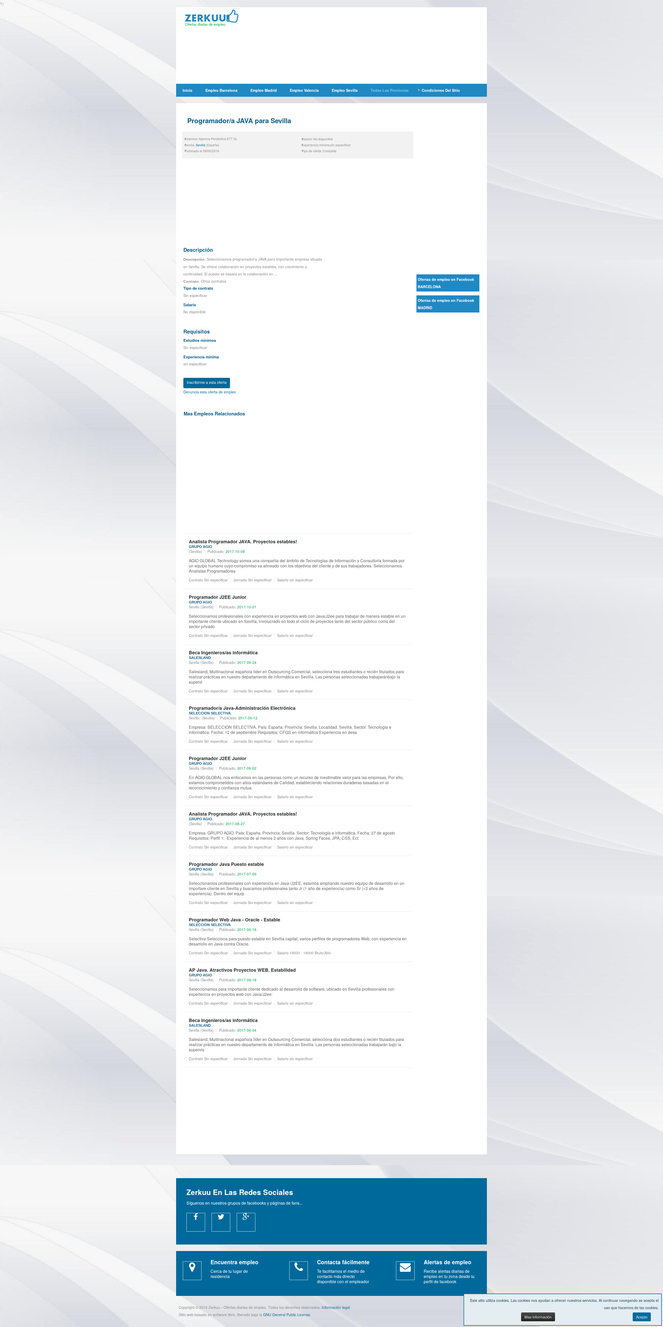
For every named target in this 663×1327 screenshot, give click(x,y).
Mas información (538, 1316)
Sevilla (200, 145)
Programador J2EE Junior (217, 597)
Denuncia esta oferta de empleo (209, 391)
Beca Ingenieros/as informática (223, 652)
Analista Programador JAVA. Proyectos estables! (243, 541)
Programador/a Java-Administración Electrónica (242, 708)
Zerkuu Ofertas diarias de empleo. (215, 19)
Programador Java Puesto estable (226, 864)
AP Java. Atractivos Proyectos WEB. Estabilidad (242, 970)
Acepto (641, 1316)
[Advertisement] (368, 45)
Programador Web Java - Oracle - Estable (234, 919)
